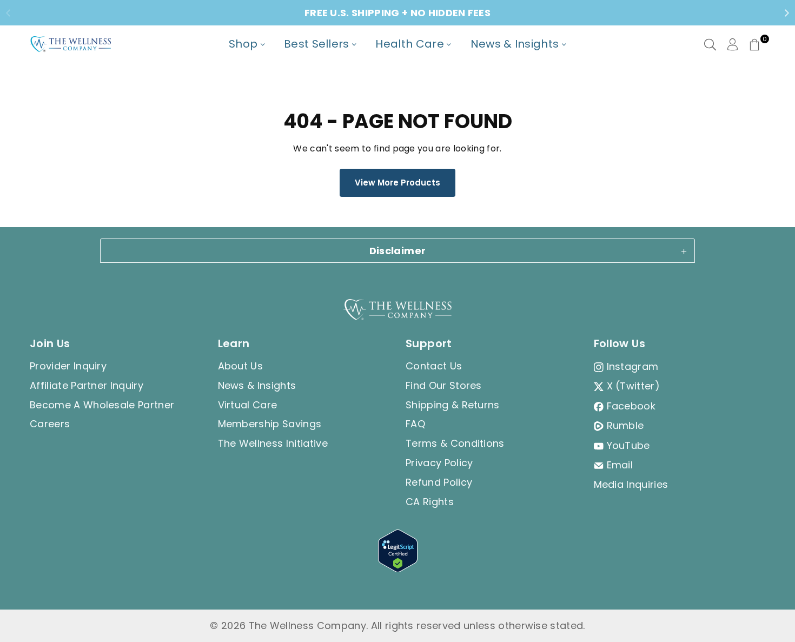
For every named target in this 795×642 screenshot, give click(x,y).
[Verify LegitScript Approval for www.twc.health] (398, 568)
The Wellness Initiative (273, 443)
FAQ (415, 424)
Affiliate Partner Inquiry (86, 385)
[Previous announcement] (8, 13)
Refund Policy (439, 482)
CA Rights (430, 501)
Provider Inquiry (68, 366)
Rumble (625, 425)
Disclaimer (397, 250)
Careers (50, 424)
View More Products (397, 182)
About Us (240, 366)
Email (620, 465)
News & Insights (257, 385)
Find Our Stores (444, 385)
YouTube (628, 445)
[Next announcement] (787, 13)
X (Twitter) (633, 386)
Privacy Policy (439, 462)
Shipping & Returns (453, 405)
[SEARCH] (710, 44)
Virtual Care (247, 405)
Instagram (633, 366)
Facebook (631, 406)
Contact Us (434, 366)
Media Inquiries (631, 484)
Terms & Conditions (455, 443)
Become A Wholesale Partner (102, 405)
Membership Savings (270, 424)
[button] (754, 44)
